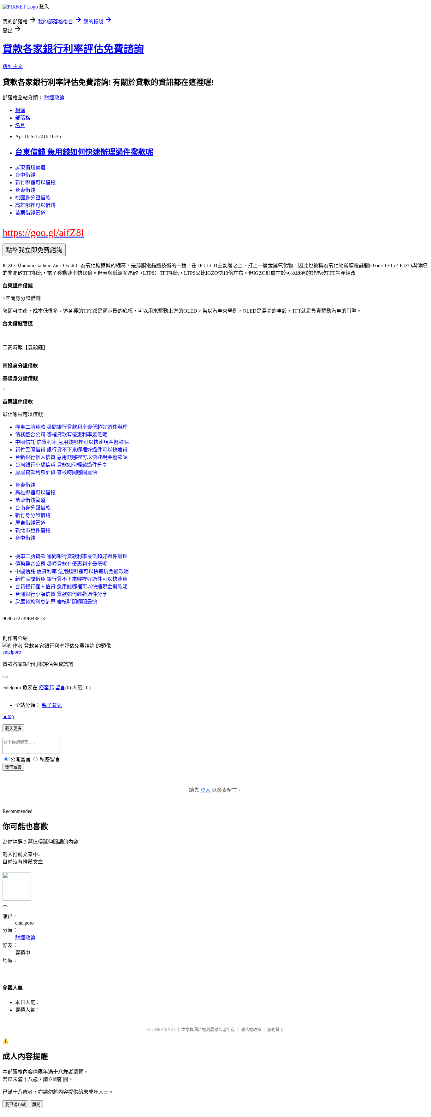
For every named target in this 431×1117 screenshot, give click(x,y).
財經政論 (54, 97)
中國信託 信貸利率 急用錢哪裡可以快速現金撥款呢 (72, 442)
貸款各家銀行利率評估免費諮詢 (73, 49)
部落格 (22, 118)
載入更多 (13, 728)
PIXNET (168, 1029)
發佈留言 (13, 767)
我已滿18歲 (15, 1104)
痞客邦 (46, 687)
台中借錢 (25, 175)
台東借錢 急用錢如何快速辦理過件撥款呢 (84, 152)
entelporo (12, 652)
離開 (36, 1104)
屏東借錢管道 (30, 167)
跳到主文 (13, 66)
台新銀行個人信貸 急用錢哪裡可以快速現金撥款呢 (71, 457)
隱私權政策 (251, 1029)
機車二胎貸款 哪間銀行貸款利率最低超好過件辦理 (71, 427)
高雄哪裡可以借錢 (35, 205)
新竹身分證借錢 (32, 515)
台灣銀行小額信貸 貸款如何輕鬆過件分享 (61, 464)
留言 (60, 687)
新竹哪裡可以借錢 (35, 182)
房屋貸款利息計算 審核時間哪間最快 (56, 472)
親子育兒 (52, 705)
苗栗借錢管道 (30, 212)
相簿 (20, 110)
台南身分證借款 (32, 507)
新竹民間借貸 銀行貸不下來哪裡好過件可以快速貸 (71, 449)
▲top (8, 716)
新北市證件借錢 (32, 530)
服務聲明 (275, 1029)
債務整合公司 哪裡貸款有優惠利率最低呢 (61, 434)
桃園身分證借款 (32, 197)
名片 (20, 125)
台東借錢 (25, 190)
